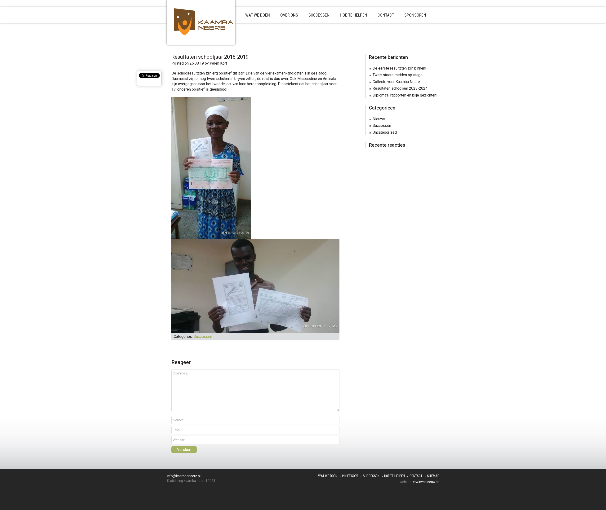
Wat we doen (327, 476)
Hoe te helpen (394, 476)
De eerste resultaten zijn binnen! (399, 68)
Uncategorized (385, 132)
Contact (416, 476)
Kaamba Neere (208, 21)
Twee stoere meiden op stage (398, 75)
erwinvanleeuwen (426, 482)
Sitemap (433, 476)
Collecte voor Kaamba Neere (396, 81)
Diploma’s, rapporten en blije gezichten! (405, 95)
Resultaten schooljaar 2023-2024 (400, 88)
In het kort (350, 476)
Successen (203, 336)
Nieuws (379, 119)
